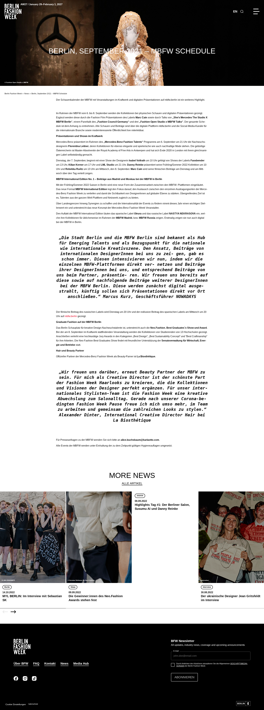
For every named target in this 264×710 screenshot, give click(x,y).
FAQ (36, 663)
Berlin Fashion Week (13, 94)
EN (235, 11)
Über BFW (21, 663)
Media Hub (81, 663)
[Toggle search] (242, 11)
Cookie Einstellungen (16, 704)
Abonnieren (184, 677)
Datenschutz (33, 704)
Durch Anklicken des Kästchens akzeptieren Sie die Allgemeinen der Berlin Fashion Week (212, 665)
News (26, 94)
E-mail (176, 651)
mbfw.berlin (71, 316)
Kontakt (50, 663)
